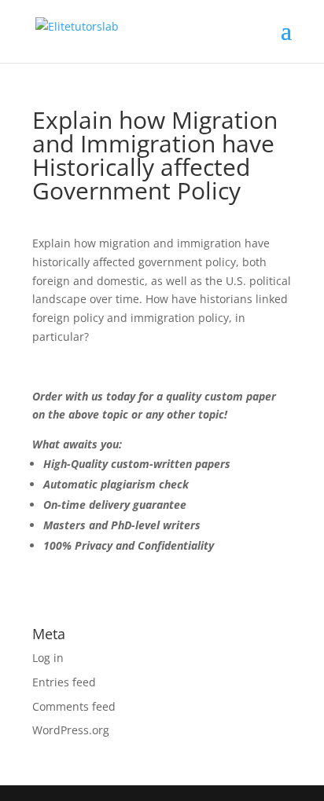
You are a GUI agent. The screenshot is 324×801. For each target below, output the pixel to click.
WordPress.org (70, 729)
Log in (48, 657)
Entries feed (64, 682)
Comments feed (74, 706)
